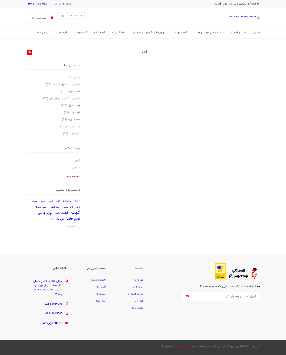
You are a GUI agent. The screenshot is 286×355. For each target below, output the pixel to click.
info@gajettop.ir (52, 323)
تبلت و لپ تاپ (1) (70, 126)
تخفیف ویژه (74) (71, 119)
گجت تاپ (61, 213)
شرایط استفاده (135, 294)
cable (77, 201)
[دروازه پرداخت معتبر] (220, 279)
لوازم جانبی (45, 213)
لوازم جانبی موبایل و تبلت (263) (63, 84)
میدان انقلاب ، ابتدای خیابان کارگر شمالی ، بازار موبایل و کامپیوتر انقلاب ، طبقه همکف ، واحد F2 (46, 287)
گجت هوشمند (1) (70, 91)
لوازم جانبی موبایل (68, 219)
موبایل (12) (74, 77)
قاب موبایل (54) (71, 133)
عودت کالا (138, 280)
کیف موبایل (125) (70, 105)
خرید (42, 201)
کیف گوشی (55, 207)
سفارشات (101, 294)
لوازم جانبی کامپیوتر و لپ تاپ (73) (61, 98)
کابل (78, 207)
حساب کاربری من (62, 4)
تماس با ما (137, 308)
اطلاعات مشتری (98, 280)
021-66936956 (53, 304)
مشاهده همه (73, 175)
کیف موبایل (41, 207)
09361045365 (53, 313)
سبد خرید (101, 301)
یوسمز (50, 219)
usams (67, 201)
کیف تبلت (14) (72, 112)
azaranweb (184, 346)
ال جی (76, 168)
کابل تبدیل (67, 207)
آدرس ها (101, 287)
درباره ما (139, 301)
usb (58, 201)
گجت (75, 213)
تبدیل (50, 201)
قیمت (35, 201)
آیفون (77, 161)
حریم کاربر (138, 287)
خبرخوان (29, 52)
